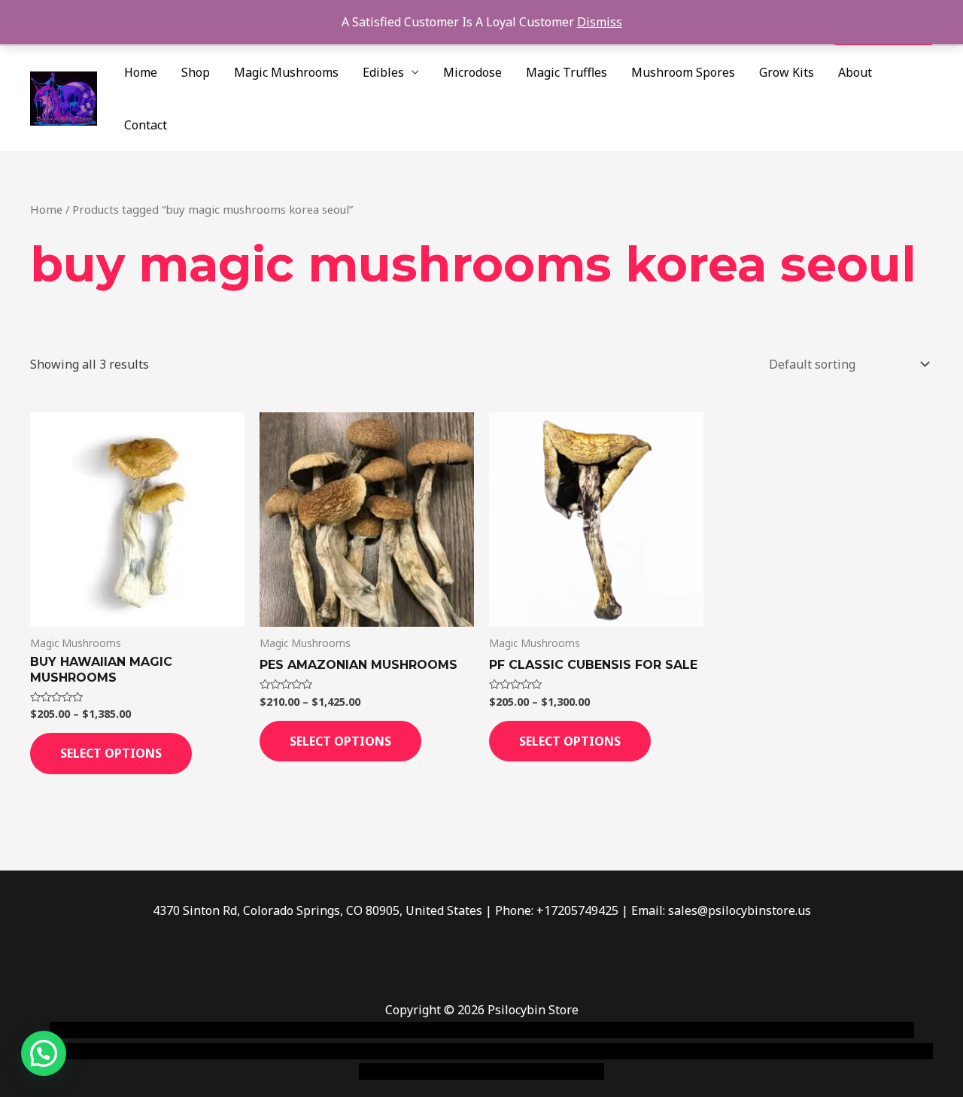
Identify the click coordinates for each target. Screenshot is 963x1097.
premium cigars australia (709, 1051)
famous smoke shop (327, 1030)
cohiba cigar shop (585, 1051)
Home (140, 72)
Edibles (383, 72)
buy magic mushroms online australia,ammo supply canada (697, 1030)
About (855, 72)
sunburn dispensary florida (340, 1051)
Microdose (472, 72)
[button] (43, 1053)
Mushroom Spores (683, 72)
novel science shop (103, 1030)
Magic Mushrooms (286, 72)
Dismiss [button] (599, 22)
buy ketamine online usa (457, 1030)
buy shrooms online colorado (178, 1051)
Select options (111, 753)
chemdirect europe (215, 1030)
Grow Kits (786, 72)
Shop (195, 72)
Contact (145, 125)
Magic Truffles (566, 72)
